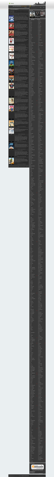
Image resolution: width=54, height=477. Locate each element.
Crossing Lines (31, 110)
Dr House (39, 137)
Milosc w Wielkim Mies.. (32, 267)
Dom (38, 133)
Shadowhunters (31, 343)
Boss (38, 87)
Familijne (39, 23)
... (25, 14)
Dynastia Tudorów (32, 144)
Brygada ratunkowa (40, 91)
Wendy (31, 431)
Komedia (31, 27)
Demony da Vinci (40, 125)
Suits (30, 362)
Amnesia (31, 53)
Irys (30, 206)
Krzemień (39, 233)
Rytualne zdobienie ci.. (32, 332)
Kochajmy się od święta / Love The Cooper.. (20, 38)
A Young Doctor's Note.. (32, 42)
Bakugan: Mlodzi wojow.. (40, 68)
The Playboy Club (40, 397)
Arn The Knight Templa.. (32, 60)
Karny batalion (39, 221)
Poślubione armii (32, 309)
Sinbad (31, 347)
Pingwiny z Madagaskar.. (32, 298)
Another (39, 57)
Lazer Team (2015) (17, 128)
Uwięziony (39, 424)
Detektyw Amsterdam (40, 126)
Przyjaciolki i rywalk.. (40, 313)
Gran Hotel (31, 175)
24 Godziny (39, 37)
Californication (31, 95)
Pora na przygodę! (40, 305)
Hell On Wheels (39, 190)
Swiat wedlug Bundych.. (40, 458)
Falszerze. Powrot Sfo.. (40, 153)
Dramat (31, 23)
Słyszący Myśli (31, 366)
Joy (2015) (16, 143)
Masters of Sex (31, 255)
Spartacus (31, 355)
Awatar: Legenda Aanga (40, 65)
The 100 (31, 374)
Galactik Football (40, 160)
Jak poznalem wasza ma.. (32, 209)
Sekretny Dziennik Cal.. (32, 339)
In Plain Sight (31, 202)
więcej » (16, 20)
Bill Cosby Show (31, 83)
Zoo (38, 455)
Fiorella (31, 156)
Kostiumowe (39, 27)
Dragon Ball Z (31, 141)
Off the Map (31, 283)
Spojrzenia (39, 355)
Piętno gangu (31, 301)
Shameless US (39, 343)
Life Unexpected (31, 240)
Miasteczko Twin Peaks (40, 259)
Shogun (39, 344)
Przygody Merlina (32, 313)
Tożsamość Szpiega (40, 409)
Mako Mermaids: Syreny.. (40, 252)
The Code (39, 378)
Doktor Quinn (31, 133)
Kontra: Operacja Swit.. (40, 229)
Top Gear (39, 408)
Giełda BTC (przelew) (41, 473)
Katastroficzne (39, 26)
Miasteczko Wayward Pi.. (32, 260)
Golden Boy (39, 168)
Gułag (38, 179)
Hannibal (31, 187)
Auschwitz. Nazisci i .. (32, 64)
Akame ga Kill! (31, 45)
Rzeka (38, 332)
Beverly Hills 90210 (32, 80)
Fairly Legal (31, 152)
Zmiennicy (31, 455)
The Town (31, 404)
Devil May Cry (31, 129)
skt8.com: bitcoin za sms (32, 472)
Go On (39, 167)
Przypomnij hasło (35, 8)
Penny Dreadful (31, 297)
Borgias (31, 87)
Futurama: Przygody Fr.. (32, 160)
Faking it (39, 152)
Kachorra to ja (31, 218)
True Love (31, 413)
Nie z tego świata (32, 275)
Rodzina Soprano (40, 328)
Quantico (39, 317)
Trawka (31, 412)
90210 (30, 41)
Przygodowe (39, 30)
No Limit (31, 278)
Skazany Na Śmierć (40, 348)
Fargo (30, 153)
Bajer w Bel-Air (31, 68)
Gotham (31, 171)
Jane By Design (39, 209)
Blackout (39, 84)
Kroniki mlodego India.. (32, 233)
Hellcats (31, 191)
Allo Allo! (31, 49)
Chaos (30, 99)
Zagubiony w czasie (32, 450)
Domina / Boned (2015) (17, 23)
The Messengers (39, 390)
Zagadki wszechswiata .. (40, 447)
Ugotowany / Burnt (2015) (18, 98)
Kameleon (39, 218)
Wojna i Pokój (39, 435)
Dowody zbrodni (32, 137)
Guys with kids (31, 179)
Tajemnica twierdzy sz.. (40, 367)
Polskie (31, 30)
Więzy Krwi (31, 435)
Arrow (39, 60)
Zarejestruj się (31, 8)
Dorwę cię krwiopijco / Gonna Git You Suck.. (20, 53)
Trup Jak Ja (39, 413)
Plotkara (39, 301)
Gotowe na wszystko (40, 171)
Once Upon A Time (32, 286)
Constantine (39, 106)
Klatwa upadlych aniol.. (32, 225)
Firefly (39, 156)
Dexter (31, 130)
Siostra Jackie (39, 347)
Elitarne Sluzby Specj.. (32, 149)
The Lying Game (40, 389)
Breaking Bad (39, 88)
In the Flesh (39, 202)
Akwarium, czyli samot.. (40, 45)
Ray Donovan (31, 321)
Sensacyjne (39, 31)
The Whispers (39, 405)
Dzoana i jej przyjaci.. (40, 144)
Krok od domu (39, 232)
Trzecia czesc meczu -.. (32, 416)
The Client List (31, 378)
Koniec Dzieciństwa (32, 229)
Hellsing (39, 191)
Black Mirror (31, 84)
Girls (30, 164)
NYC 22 (39, 279)
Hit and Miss (39, 194)
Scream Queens (39, 336)
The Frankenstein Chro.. (32, 385)
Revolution (39, 324)
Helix (30, 190)
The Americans (39, 374)
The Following (39, 382)
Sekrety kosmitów (40, 339)
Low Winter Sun (40, 244)
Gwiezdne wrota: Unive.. (32, 183)
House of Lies (39, 198)
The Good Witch (32, 386)
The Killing (39, 386)
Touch (30, 409)
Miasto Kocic (39, 260)
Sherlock (31, 344)
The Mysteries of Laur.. (32, 393)
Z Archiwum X (39, 443)
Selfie (38, 340)
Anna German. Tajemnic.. (32, 57)
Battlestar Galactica (40, 72)
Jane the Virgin (31, 210)
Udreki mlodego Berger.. (32, 420)
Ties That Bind (31, 408)
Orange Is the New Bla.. (40, 286)
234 (26, 14)
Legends (39, 237)
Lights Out (39, 240)
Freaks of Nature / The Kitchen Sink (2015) (20, 83)
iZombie (39, 206)
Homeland (39, 195)
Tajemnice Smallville (32, 370)
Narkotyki (39, 271)
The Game (39, 385)
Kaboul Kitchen (39, 217)
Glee (38, 164)
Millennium (39, 263)
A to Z (38, 41)
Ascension (39, 61)
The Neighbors (39, 393)
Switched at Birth (40, 363)
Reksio (31, 324)
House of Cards (31, 198)
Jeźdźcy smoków (40, 214)
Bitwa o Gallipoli (40, 83)
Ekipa (30, 145)
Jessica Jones (39, 213)
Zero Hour (39, 454)
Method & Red (31, 259)
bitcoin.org (36, 470)
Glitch (30, 167)
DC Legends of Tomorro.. (40, 122)
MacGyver (39, 248)
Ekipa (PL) (39, 145)
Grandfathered (39, 175)
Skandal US (31, 348)
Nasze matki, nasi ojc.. (32, 274)
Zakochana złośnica (40, 451)
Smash (30, 351)
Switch (31, 363)
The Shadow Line (32, 401)
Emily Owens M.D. (40, 149)
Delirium (31, 125)
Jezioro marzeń (31, 214)
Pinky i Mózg (39, 298)
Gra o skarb (31, 172)
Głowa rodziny (39, 183)
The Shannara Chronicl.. (40, 401)
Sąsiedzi (39, 366)
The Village (39, 404)
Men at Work (39, 256)
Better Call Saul (39, 79)
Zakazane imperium (40, 450)
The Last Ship (31, 389)
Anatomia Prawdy (40, 53)
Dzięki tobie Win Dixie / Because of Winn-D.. (20, 113)
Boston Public (31, 88)
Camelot (39, 95)
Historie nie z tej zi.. (32, 194)
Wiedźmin (31, 432)
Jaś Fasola (39, 210)
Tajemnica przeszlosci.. (32, 367)
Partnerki (39, 294)
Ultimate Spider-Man (40, 420)
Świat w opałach (31, 458)
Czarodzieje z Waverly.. (40, 114)
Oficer (39, 283)
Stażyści (39, 359)
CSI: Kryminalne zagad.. (40, 110)
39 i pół (39, 38)
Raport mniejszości (32, 320)
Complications (31, 106)
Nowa (30, 279)
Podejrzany (39, 302)
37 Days (31, 38)
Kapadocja (31, 221)
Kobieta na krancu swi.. (40, 225)
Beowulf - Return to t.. (32, 79)
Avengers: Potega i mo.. (40, 64)
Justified (31, 217)
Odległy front (31, 282)
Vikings (39, 427)
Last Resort (31, 237)
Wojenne (31, 34)
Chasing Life (39, 99)
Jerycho (31, 213)
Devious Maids (39, 129)
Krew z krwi (31, 232)
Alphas (39, 49)
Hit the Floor (31, 195)
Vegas (30, 427)
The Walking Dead (32, 405)
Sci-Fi (30, 31)
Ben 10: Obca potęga (40, 76)
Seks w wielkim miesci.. (32, 340)
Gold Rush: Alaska (32, 168)
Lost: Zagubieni (31, 244)
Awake (31, 65)
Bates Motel (31, 72)
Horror (31, 26)
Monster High (39, 267)
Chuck (30, 102)
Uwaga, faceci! (31, 424)
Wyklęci (39, 439)
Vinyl (30, 428)
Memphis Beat (31, 256)
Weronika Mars (39, 431)
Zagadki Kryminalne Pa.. (32, 447)
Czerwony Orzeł (40, 118)
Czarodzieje (31, 114)
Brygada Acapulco (32, 91)
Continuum (31, 107)
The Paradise (31, 397)
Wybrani (31, 439)
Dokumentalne (39, 22)
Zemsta (31, 454)
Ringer (31, 325)
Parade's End (31, 294)
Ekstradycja (31, 148)
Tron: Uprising (39, 412)
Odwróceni (39, 282)
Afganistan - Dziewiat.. (40, 42)
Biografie (31, 22)
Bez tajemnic (39, 80)
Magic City (31, 252)
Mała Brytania (39, 255)
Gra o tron (39, 172)
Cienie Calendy (31, 103)
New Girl (39, 274)
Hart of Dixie (39, 187)
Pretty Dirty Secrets (40, 309)
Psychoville (31, 317)
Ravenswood (39, 320)
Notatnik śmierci (40, 278)
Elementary (39, 148)
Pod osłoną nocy (31, 302)
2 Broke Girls (31, 37)
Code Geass (39, 103)
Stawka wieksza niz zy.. (32, 359)
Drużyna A (39, 141)
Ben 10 (31, 76)
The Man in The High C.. (32, 390)
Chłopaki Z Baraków (40, 102)
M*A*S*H (31, 248)
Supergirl (39, 362)
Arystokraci (31, 61)
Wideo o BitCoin (41, 470)
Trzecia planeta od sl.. (40, 416)
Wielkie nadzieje (40, 432)
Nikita (38, 275)
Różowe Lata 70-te (40, 321)
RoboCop (31, 328)
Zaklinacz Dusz (31, 451)
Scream (31, 336)
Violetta (39, 428)
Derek (30, 126)
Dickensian (39, 130)
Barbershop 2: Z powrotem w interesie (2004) (20, 68)
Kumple (31, 236)
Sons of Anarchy (40, 351)
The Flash (31, 382)
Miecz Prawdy (31, 263)
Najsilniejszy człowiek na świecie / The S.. (20, 158)
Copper (39, 107)
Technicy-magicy (40, 370)
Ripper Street (39, 325)
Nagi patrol (31, 271)
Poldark (31, 305)
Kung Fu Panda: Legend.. (40, 236)
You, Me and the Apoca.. (32, 443)
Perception (39, 297)
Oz (38, 290)
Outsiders (31, 290)
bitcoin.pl (38, 470)
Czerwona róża (31, 118)
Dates (30, 122)
